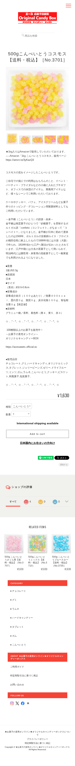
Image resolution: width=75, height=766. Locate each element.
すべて (13, 501)
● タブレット (17, 626)
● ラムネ (14, 609)
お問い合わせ (17, 684)
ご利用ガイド (17, 666)
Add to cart (37, 433)
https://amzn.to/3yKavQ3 (20, 159)
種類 (8, 406)
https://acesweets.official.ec (21, 346)
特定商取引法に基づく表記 (24, 675)
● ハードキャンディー (21, 617)
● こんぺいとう (18, 644)
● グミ (13, 599)
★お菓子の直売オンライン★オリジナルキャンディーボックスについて (37, 733)
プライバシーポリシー (37, 739)
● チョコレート (18, 591)
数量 (8, 414)
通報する (64, 465)
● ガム (13, 636)
